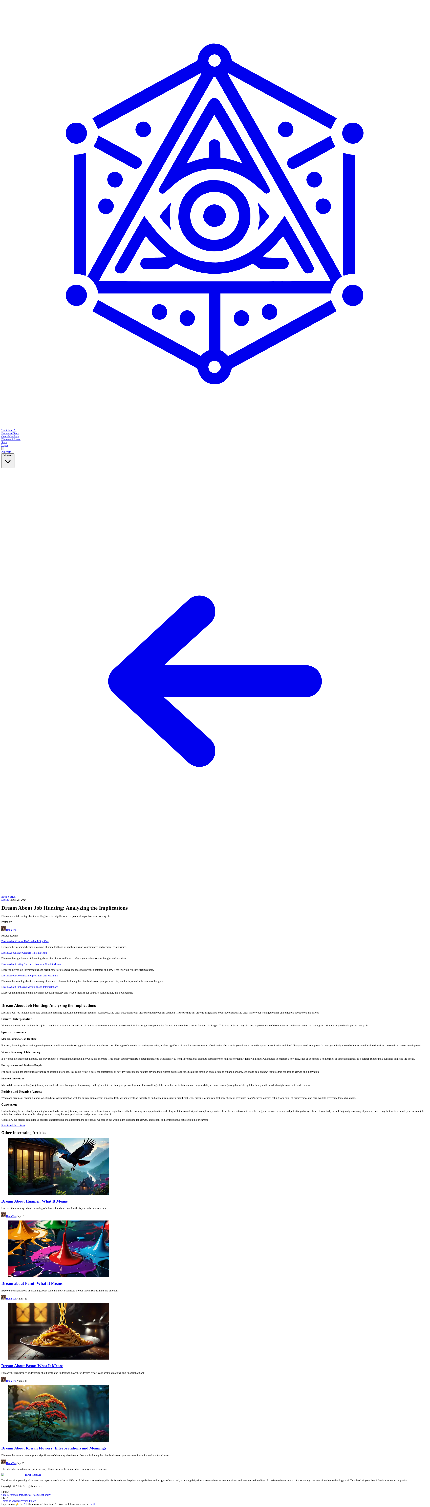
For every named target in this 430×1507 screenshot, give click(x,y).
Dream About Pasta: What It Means (32, 1366)
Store (20, 1494)
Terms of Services (10, 1500)
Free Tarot (6, 1125)
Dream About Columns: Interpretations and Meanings (29, 975)
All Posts (6, 451)
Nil (25, 1504)
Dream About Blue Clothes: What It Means (24, 952)
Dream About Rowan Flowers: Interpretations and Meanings (53, 1448)
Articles (27, 1494)
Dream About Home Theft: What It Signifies (25, 941)
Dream (5, 899)
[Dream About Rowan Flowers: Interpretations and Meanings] (215, 1414)
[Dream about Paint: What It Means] (215, 1249)
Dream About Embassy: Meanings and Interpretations (29, 986)
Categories (8, 455)
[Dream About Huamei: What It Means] (215, 1167)
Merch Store (18, 1125)
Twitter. (93, 1504)
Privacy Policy (28, 1500)
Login (4, 445)
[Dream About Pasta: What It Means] (215, 1331)
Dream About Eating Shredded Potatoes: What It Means (31, 964)
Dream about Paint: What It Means (31, 1283)
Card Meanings (9, 1494)
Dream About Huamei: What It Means (34, 1201)
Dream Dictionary (41, 1494)
